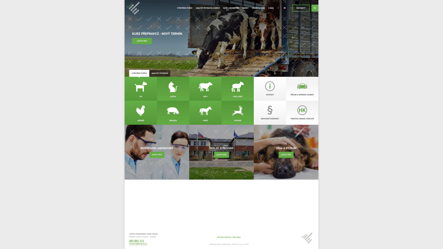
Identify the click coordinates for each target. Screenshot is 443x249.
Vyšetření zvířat (184, 8)
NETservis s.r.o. (237, 244)
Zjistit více (142, 41)
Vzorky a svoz (258, 8)
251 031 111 (136, 240)
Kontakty (300, 8)
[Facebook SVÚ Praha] (278, 8)
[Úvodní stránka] (133, 8)
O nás (270, 8)
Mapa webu (237, 237)
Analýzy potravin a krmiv (208, 8)
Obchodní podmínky (224, 237)
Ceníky (245, 8)
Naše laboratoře (231, 8)
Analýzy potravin (160, 73)
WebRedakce (226, 244)
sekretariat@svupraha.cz (138, 244)
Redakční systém (215, 244)
